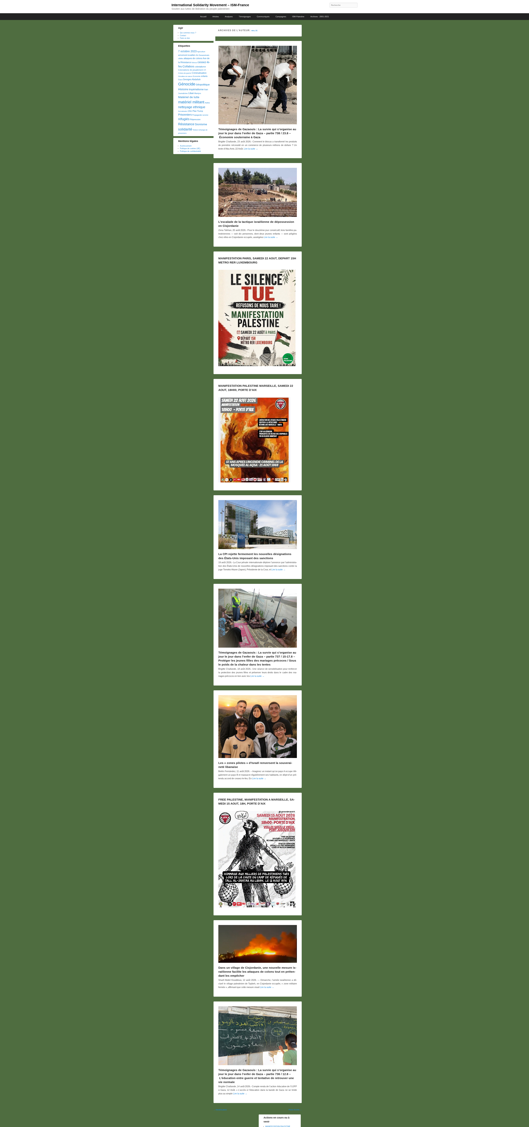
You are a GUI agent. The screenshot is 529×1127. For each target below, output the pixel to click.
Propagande (197, 115)
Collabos (188, 66)
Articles (215, 16)
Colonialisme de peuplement (190, 70)
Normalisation (182, 111)
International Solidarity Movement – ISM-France (210, 5)
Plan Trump (198, 111)
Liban (191, 93)
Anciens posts (220, 1110)
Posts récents (295, 1110)
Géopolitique (203, 84)
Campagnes (281, 16)
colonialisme (200, 66)
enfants (204, 76)
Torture (195, 130)
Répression (195, 119)
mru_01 (254, 31)
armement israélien (186, 55)
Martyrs (197, 93)
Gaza (180, 80)
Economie (196, 76)
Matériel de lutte (188, 97)
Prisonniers (185, 114)
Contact (183, 35)
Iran (206, 89)
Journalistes (183, 93)
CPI (204, 70)
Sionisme (201, 124)
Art (197, 55)
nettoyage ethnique (191, 107)
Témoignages (245, 16)
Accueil (203, 16)
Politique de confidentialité (190, 151)
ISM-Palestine (298, 16)
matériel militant (191, 102)
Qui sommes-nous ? (188, 33)
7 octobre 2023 (187, 51)
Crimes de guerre (184, 73)
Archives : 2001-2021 (319, 16)
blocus (194, 63)
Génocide (186, 84)
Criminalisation (199, 73)
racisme (205, 115)
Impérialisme (196, 89)
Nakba (207, 103)
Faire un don (185, 38)
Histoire (183, 89)
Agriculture (201, 52)
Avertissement (185, 146)
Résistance (186, 124)
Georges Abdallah (192, 79)
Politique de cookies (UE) (190, 148)
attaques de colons (193, 58)
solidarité (185, 129)
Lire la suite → (251, 149)
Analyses (229, 16)
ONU (190, 111)
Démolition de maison (185, 76)
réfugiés (184, 119)
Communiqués (263, 16)
